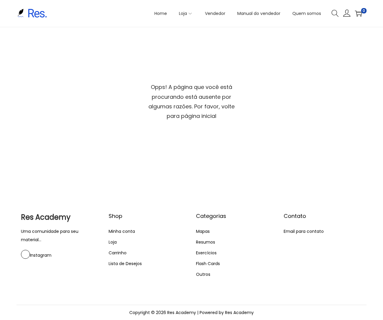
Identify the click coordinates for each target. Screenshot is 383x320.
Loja (113, 242)
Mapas (203, 231)
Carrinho (118, 253)
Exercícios (206, 253)
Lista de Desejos (125, 264)
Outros (203, 274)
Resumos (205, 242)
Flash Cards (208, 264)
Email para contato (304, 231)
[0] (358, 13)
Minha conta (122, 231)
